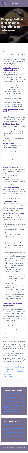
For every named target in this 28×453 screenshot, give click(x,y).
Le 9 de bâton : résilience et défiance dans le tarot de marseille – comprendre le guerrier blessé (8, 371)
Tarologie (6, 48)
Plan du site (14, 452)
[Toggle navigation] (24, 3)
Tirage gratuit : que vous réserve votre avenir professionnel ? (19, 368)
